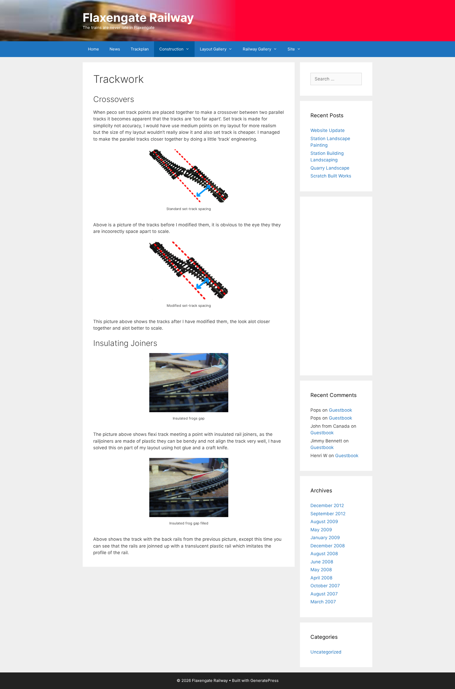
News (115, 49)
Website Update (327, 130)
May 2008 (321, 569)
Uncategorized (326, 652)
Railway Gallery (257, 49)
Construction (171, 49)
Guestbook (340, 410)
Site (291, 49)
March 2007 (323, 601)
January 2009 (325, 537)
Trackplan (140, 49)
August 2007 (324, 593)
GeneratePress (264, 680)
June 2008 (321, 561)
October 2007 (325, 585)
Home (93, 49)
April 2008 (321, 577)
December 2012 (327, 505)
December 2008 (327, 545)
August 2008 (324, 553)
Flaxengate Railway (138, 17)
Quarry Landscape (329, 168)
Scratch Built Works (330, 175)
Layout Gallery (213, 49)
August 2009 (324, 521)
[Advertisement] (336, 286)
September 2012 (327, 513)
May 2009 (321, 529)
